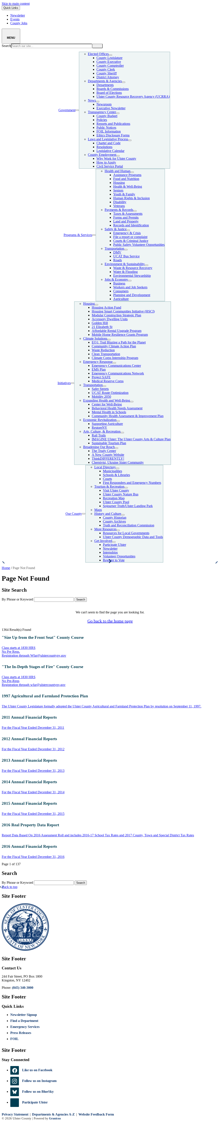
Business (119, 283)
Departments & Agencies (105, 81)
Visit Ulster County (116, 490)
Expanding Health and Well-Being (106, 400)
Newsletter (110, 548)
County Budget (106, 116)
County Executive (108, 61)
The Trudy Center (104, 451)
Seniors (118, 190)
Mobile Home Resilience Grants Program (120, 334)
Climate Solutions (95, 338)
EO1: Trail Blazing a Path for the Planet (119, 342)
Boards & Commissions (112, 89)
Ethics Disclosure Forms (113, 135)
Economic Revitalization (99, 420)
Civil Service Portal (109, 166)
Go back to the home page (110, 621)
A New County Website (108, 455)
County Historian (114, 517)
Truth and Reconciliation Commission (128, 525)
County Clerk (105, 69)
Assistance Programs (127, 175)
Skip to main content (16, 3)
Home (6, 568)
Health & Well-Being (127, 186)
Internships (110, 552)
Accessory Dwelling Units (110, 319)
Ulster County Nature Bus (120, 494)
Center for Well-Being (107, 404)
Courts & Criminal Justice (130, 241)
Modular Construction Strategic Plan (116, 315)
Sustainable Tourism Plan (109, 443)
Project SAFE (101, 377)
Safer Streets (100, 389)
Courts (107, 479)
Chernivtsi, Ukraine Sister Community (118, 462)
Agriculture (121, 299)
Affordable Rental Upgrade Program (116, 331)
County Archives (114, 521)
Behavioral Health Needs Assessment (117, 408)
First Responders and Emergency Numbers (132, 482)
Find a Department (24, 1021)
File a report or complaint (130, 237)
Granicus (55, 1118)
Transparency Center (102, 112)
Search (6, 46)
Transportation (114, 248)
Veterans (119, 206)
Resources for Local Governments (126, 533)
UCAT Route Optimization (110, 393)
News (92, 100)
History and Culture (107, 513)
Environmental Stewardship (132, 275)
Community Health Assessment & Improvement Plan (127, 416)
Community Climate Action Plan (114, 346)
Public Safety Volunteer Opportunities (139, 244)
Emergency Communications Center (116, 365)
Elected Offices (98, 54)
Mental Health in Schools (109, 412)
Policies (101, 120)
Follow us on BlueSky (38, 1091)
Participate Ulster (114, 544)
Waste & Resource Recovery (132, 268)
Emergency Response (98, 362)
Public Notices (106, 127)
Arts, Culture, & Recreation (102, 431)
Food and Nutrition (126, 179)
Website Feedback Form (96, 1114)
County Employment (102, 154)
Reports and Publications (113, 123)
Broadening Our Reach (99, 447)
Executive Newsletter (110, 108)
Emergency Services (25, 1027)
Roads (117, 260)
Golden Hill (100, 323)
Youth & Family (124, 194)
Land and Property (126, 221)
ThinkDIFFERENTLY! (108, 458)
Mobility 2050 (101, 396)
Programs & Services (78, 235)
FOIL (14, 1039)
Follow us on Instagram (39, 1081)
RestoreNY (99, 427)
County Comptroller (110, 65)
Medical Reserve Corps (108, 381)
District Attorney (107, 77)
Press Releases (20, 1033)
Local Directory (105, 467)
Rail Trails (99, 435)
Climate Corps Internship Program (115, 358)
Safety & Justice (116, 229)
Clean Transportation (106, 354)
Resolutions (104, 147)
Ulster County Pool (116, 502)
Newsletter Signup (23, 1015)
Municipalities (112, 471)
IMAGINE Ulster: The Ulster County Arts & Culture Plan (131, 439)
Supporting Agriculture (107, 424)
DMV (117, 252)
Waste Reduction (103, 350)
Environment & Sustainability (125, 264)
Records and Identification (131, 225)
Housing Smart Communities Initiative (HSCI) (123, 311)
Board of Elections (109, 92)
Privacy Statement (15, 1114)
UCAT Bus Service (126, 256)
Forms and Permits (126, 217)
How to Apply (106, 162)
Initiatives (64, 383)
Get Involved (103, 541)
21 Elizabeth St (102, 327)
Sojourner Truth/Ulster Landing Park (128, 506)
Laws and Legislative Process (108, 139)
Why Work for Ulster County (116, 158)
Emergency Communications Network (118, 373)
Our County (74, 513)
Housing (119, 182)
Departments (105, 85)
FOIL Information (108, 131)
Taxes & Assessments (127, 213)
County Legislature (109, 58)
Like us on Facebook (37, 1070)
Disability (119, 202)
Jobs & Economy (116, 279)
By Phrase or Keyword (17, 599)
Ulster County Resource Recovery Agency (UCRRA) (133, 96)
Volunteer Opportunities (119, 556)
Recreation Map (114, 498)
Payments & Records (119, 210)
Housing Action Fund (106, 307)
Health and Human (117, 171)
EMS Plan (99, 369)
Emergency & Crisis (127, 233)
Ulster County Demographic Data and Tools (133, 537)
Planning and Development (131, 295)
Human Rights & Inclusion (131, 198)
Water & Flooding (125, 272)
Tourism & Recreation (109, 486)
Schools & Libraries (116, 475)
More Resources (105, 529)
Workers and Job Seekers (130, 287)
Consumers (120, 291)
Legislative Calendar (110, 151)
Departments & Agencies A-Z (53, 1114)
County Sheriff (106, 73)
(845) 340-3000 (22, 987)
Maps (98, 510)
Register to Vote (114, 560)
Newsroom (104, 104)
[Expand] (77, 110)
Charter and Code (108, 143)
